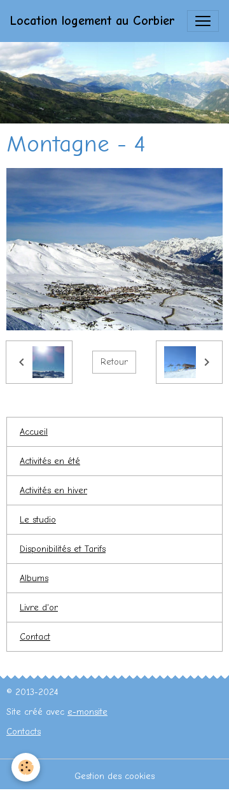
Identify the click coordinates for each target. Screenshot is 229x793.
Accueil (34, 431)
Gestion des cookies (114, 776)
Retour (114, 361)
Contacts (23, 731)
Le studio (38, 519)
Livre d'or (39, 607)
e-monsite (87, 711)
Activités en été (50, 461)
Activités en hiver (53, 490)
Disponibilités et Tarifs (63, 549)
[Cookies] (25, 767)
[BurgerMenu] (203, 21)
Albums (34, 578)
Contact (35, 636)
